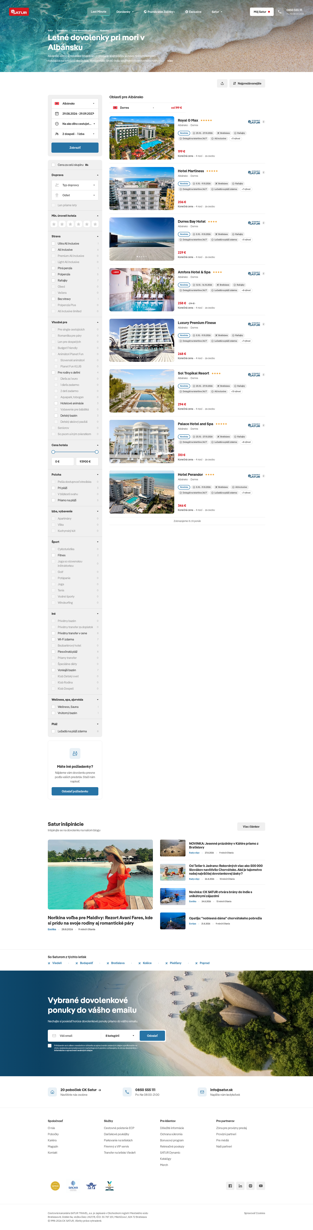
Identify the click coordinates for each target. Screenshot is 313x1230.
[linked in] (240, 1186)
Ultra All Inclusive (68, 243)
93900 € (85, 461)
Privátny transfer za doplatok (75, 627)
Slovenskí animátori (72, 360)
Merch (164, 1165)
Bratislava (118, 963)
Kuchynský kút (66, 531)
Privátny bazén (67, 621)
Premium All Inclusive (71, 256)
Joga (61, 584)
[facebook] (230, 1186)
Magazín (53, 1146)
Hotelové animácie (72, 403)
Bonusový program (172, 1140)
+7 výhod (246, 189)
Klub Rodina (65, 682)
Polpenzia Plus (67, 305)
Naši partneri (224, 1146)
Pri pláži (62, 488)
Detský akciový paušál (73, 422)
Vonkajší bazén (67, 670)
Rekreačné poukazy (172, 1146)
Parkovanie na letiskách (118, 1140)
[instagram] (250, 1186)
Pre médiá (222, 1140)
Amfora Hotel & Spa (194, 272)
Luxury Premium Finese (197, 322)
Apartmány (64, 518)
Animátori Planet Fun (71, 354)
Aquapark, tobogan (72, 397)
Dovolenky (123, 12)
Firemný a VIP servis (116, 1146)
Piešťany (175, 963)
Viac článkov (251, 826)
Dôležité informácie (172, 1128)
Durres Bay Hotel (192, 221)
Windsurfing (65, 602)
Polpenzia (64, 274)
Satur (215, 12)
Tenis (61, 590)
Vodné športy (66, 596)
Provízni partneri (226, 1134)
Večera (62, 293)
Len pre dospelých (69, 342)
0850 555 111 (145, 1089)
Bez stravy (64, 299)
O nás (51, 1128)
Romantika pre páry (70, 335)
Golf (60, 572)
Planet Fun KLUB (70, 366)
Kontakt (52, 1152)
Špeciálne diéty (67, 664)
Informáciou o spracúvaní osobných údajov (73, 1050)
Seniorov (63, 428)
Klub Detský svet (68, 676)
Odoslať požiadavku (75, 791)
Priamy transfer (67, 658)
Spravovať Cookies (254, 1213)
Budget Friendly (68, 348)
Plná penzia (65, 268)
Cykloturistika (66, 549)
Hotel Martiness (191, 171)
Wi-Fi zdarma (66, 639)
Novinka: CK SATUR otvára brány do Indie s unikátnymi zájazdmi (220, 894)
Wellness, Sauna (68, 707)
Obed (61, 286)
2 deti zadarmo (69, 391)
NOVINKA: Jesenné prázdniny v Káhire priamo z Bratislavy (223, 845)
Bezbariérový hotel (69, 645)
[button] (75, 103)
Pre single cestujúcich (71, 329)
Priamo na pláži (67, 500)
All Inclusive (65, 249)
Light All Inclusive (68, 262)
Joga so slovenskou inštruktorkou (70, 564)
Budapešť (86, 963)
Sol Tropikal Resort (193, 373)
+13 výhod (236, 391)
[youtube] (260, 1186)
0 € (57, 461)
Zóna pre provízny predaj (231, 1128)
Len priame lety (67, 205)
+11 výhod (235, 138)
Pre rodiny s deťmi (69, 372)
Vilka (61, 524)
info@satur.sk (221, 1089)
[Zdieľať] (222, 83)
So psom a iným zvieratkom (74, 434)
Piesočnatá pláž (67, 651)
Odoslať (152, 1036)
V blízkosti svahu (68, 494)
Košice (147, 963)
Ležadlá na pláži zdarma (225, 189)
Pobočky (53, 1134)
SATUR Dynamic (170, 1152)
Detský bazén (68, 415)
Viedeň (57, 963)
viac (170, 60)
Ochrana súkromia (171, 1134)
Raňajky (62, 280)
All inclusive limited (69, 311)
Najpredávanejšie (249, 83)
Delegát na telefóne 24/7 (195, 138)
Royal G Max (188, 120)
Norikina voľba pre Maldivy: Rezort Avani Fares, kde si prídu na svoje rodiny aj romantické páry (100, 920)
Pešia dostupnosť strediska (74, 482)
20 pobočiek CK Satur (78, 1089)
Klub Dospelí (66, 688)
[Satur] (19, 11)
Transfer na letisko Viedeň (120, 1152)
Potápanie (64, 578)
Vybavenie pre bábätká (74, 409)
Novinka (184, 133)
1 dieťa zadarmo (69, 385)
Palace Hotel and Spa (195, 424)
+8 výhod (246, 290)
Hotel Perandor (190, 474)
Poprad (204, 963)
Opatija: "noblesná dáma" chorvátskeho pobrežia (225, 918)
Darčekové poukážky (116, 1134)
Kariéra (52, 1140)
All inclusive (220, 138)
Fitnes (62, 555)
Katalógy (165, 1159)
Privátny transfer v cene (72, 633)
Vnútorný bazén (67, 713)
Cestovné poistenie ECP (119, 1128)
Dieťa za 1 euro (69, 378)
